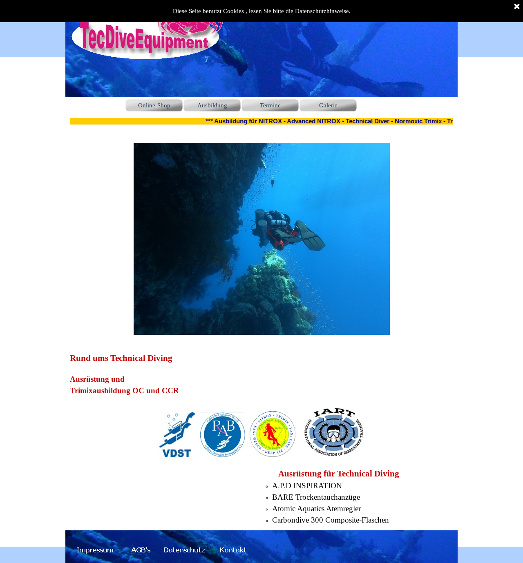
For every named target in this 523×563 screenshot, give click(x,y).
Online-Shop (154, 105)
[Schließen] (517, 7)
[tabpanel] (261, 439)
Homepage (96, 105)
